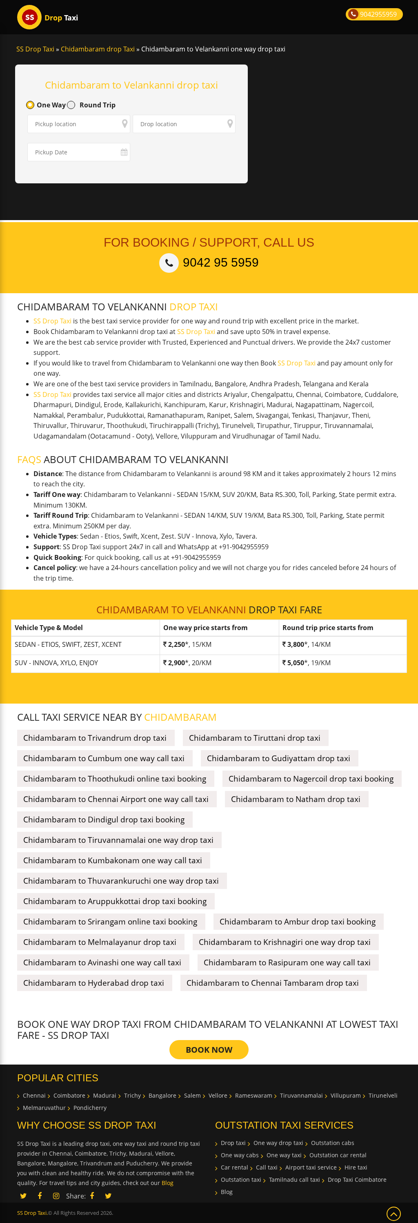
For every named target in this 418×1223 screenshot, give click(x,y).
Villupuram (346, 1095)
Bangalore (162, 1095)
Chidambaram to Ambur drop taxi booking (298, 921)
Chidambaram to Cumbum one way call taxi (104, 758)
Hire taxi (356, 1167)
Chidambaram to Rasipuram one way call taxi (287, 962)
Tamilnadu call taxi (294, 1179)
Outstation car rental (338, 1155)
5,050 (295, 662)
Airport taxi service (311, 1167)
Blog (167, 1183)
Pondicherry (90, 1108)
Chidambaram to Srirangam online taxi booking (110, 921)
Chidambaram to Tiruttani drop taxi (254, 738)
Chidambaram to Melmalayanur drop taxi (99, 942)
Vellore (218, 1095)
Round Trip (98, 104)
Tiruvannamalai (301, 1095)
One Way (51, 104)
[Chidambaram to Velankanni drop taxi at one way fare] (29, 17)
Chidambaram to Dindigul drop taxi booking (104, 819)
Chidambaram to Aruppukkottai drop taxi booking (115, 901)
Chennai (34, 1095)
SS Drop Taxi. (32, 1212)
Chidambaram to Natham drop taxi (295, 799)
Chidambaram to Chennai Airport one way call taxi (116, 799)
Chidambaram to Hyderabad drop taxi (93, 983)
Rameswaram (253, 1095)
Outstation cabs (332, 1143)
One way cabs (240, 1155)
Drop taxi (233, 1143)
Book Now (209, 1049)
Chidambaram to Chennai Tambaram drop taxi (273, 983)
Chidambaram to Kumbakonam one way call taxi (112, 860)
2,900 (176, 662)
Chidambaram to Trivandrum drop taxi (95, 738)
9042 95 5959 (221, 262)
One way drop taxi (278, 1143)
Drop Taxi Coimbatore (357, 1179)
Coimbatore (69, 1095)
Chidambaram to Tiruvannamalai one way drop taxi (118, 840)
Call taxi (267, 1167)
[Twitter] (108, 1196)
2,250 (176, 644)
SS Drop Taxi (52, 320)
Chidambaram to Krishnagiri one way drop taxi (285, 942)
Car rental (234, 1167)
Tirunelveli (383, 1095)
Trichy (132, 1095)
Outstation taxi (241, 1179)
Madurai (104, 1095)
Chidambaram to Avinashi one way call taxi (102, 962)
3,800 (295, 644)
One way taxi (284, 1155)
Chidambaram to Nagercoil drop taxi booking (311, 778)
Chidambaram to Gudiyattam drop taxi (278, 758)
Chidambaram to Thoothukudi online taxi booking (114, 778)
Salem (192, 1095)
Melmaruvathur (44, 1108)
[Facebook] (92, 1196)
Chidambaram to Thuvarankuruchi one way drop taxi (121, 880)
